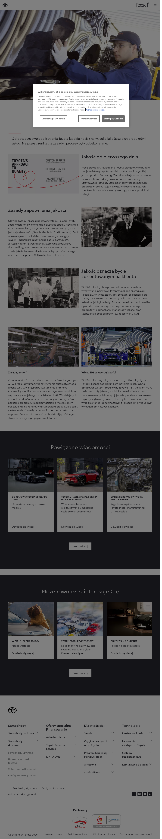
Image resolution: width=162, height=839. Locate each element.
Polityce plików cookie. (95, 109)
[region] (81, 105)
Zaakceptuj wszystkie (113, 118)
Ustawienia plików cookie (53, 118)
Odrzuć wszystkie (89, 118)
